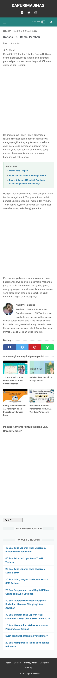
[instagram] (35, 12)
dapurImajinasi (28, 5)
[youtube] (28, 12)
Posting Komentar (11, 43)
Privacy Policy (30, 663)
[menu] (5, 22)
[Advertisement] (28, 100)
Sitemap (28, 667)
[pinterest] (34, 347)
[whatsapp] (47, 347)
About (8, 663)
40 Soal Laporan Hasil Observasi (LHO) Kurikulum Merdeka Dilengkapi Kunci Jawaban (25, 604)
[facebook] (22, 12)
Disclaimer (44, 663)
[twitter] (22, 347)
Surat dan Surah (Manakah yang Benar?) (27, 635)
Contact (17, 663)
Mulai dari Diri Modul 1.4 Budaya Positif (27, 175)
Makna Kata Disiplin (18, 171)
